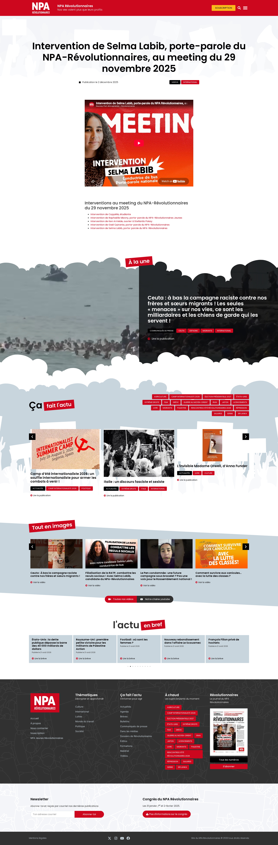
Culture (135, 473)
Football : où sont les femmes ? (89, 641)
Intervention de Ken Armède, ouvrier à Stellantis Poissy (121, 221)
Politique (80, 726)
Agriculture (160, 396)
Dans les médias (129, 731)
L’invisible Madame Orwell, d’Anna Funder (139, 466)
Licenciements (240, 402)
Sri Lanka (242, 413)
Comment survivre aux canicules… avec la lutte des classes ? (163, 574)
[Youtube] (122, 838)
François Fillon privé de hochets (179, 641)
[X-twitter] (109, 838)
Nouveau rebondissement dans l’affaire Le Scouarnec (138, 641)
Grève (176, 402)
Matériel (124, 750)
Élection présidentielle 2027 (218, 396)
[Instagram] (115, 838)
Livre (155, 408)
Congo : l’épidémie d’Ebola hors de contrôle (226, 641)
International (190, 82)
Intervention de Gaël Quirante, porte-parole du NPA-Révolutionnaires (130, 224)
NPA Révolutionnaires (75, 6)
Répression (241, 408)
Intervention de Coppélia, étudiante (110, 214)
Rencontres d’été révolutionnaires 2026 (211, 408)
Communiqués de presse (133, 726)
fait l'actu (59, 405)
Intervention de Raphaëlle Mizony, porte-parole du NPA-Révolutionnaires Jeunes (136, 217)
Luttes (78, 716)
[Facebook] (128, 838)
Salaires (218, 413)
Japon (225, 402)
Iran (215, 402)
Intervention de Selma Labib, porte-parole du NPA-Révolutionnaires (128, 228)
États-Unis (241, 396)
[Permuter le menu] (245, 8)
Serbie (230, 413)
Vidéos (175, 82)
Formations (126, 746)
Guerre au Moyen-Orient (173, 322)
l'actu (126, 625)
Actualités (38, 488)
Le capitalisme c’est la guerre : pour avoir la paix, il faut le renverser (204, 309)
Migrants (167, 408)
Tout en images (52, 526)
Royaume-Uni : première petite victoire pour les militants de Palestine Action (48, 644)
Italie (70, 488)
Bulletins (124, 721)
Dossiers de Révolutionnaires (136, 736)
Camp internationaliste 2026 (185, 396)
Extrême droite (152, 402)
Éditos (153, 322)
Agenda (124, 711)
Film (166, 402)
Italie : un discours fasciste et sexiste (60, 482)
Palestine (181, 408)
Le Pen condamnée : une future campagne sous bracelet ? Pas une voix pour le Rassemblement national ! (111, 576)
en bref (152, 625)
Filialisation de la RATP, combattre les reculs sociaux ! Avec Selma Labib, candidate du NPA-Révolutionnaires (55, 576)
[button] (239, 8)
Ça (35, 405)
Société (79, 731)
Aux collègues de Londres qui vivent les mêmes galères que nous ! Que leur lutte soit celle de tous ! (221, 576)
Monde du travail (84, 721)
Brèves (124, 716)
